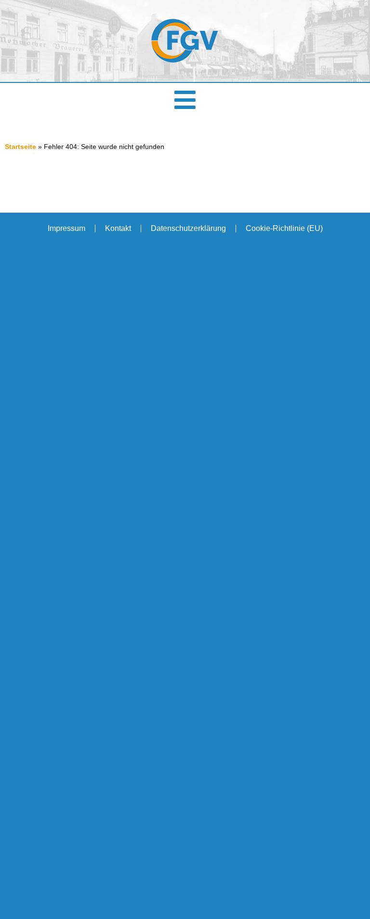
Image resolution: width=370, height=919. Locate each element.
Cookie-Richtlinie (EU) (284, 228)
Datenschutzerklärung (188, 228)
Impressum (66, 228)
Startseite (20, 146)
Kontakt (118, 228)
